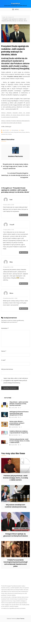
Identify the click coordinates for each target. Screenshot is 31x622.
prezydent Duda (18, 132)
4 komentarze (14, 130)
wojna (10, 134)
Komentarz (5, 328)
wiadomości (4, 134)
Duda (11, 132)
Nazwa (3, 351)
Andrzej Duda (6, 132)
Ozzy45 (12, 224)
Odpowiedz (24, 215)
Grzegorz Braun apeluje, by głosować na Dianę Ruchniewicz (15, 535)
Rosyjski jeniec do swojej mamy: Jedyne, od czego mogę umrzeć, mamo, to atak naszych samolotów (15, 166)
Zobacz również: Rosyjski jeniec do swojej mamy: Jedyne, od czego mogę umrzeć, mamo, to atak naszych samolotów (15, 115)
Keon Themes (20, 618)
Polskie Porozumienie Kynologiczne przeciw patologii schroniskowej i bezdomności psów (15, 563)
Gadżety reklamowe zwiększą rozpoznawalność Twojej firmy (19, 432)
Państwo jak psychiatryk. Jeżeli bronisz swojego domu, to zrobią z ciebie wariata (19, 440)
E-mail (3, 360)
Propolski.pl (15, 3)
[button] (15, 9)
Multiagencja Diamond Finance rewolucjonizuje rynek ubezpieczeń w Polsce (19, 413)
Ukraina (27, 132)
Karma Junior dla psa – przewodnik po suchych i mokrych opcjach (17, 423)
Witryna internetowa (7, 369)
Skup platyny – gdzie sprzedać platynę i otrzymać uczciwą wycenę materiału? (19, 403)
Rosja (23, 132)
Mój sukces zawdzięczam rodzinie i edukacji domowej (15, 506)
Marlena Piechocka (15, 156)
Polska (22, 130)
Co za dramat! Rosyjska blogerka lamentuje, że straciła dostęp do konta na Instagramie (14, 175)
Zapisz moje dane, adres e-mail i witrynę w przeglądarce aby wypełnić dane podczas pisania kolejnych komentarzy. (16, 380)
